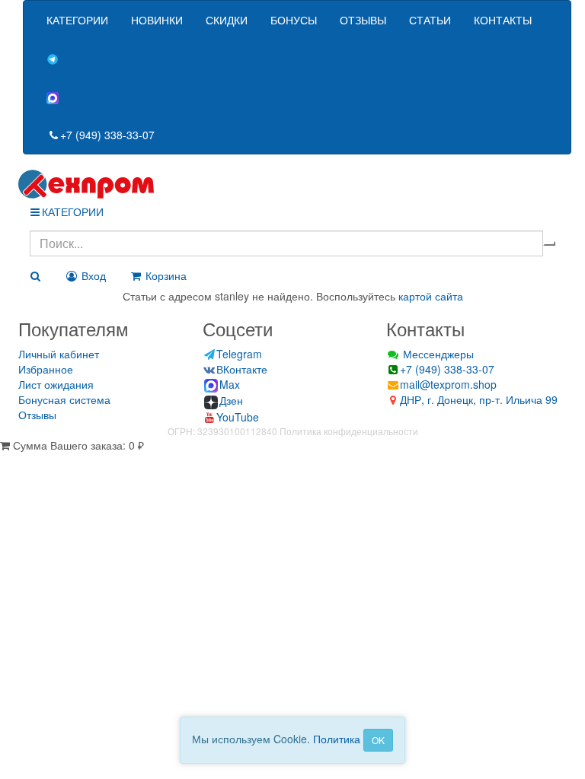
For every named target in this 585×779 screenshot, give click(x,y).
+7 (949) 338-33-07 (107, 134)
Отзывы (37, 414)
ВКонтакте (241, 369)
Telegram (239, 353)
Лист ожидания (56, 384)
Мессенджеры (437, 353)
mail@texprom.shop (448, 384)
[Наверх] (5, 460)
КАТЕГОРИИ (77, 19)
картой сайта (430, 296)
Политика (336, 738)
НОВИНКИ (157, 19)
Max (229, 384)
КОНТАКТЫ (503, 19)
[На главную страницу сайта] (292, 184)
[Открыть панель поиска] (35, 275)
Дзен (231, 400)
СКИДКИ (227, 19)
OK (378, 739)
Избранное (45, 369)
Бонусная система (64, 399)
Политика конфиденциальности (349, 430)
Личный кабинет (58, 353)
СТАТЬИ (430, 19)
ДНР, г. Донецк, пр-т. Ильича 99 (479, 399)
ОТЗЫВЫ (363, 19)
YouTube (237, 416)
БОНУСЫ (293, 19)
